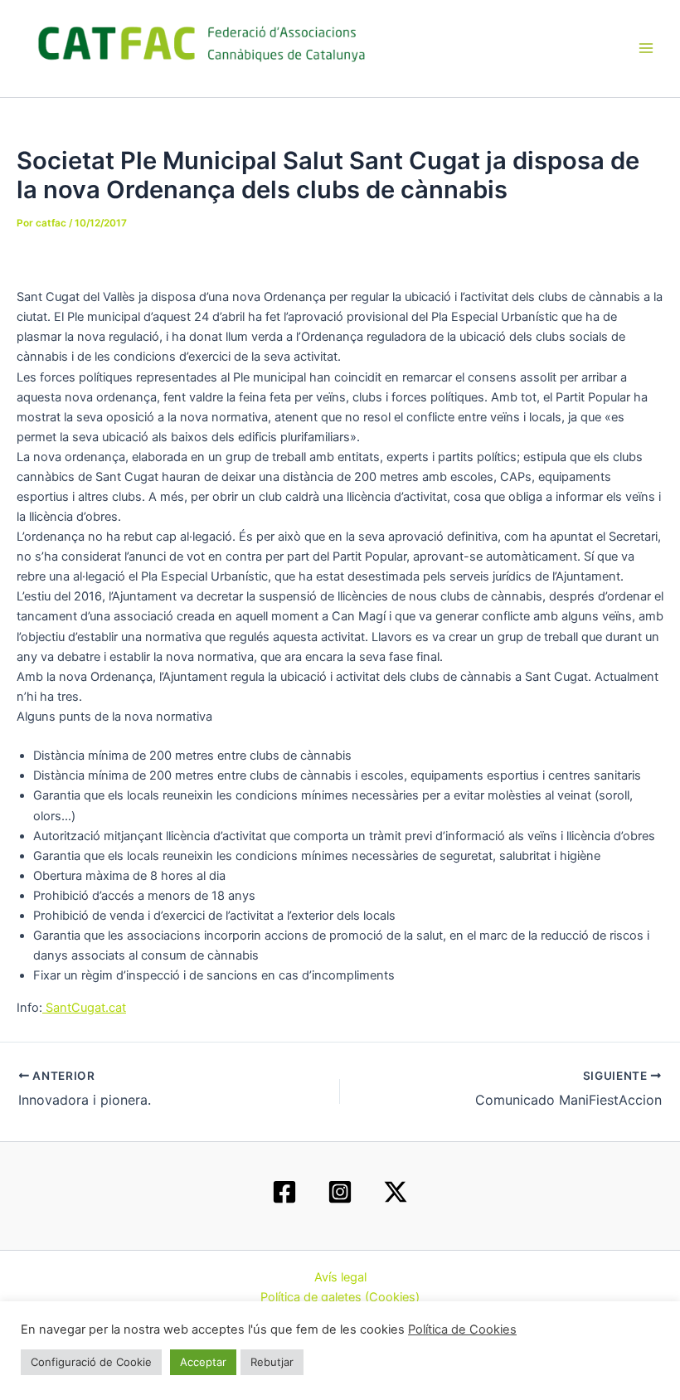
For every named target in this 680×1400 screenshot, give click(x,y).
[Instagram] (340, 1191)
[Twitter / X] (395, 1191)
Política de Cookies (462, 1329)
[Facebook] (284, 1191)
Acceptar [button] (203, 1361)
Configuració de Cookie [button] (91, 1361)
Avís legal (340, 1277)
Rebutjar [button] (272, 1361)
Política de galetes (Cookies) (340, 1297)
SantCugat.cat (84, 1007)
